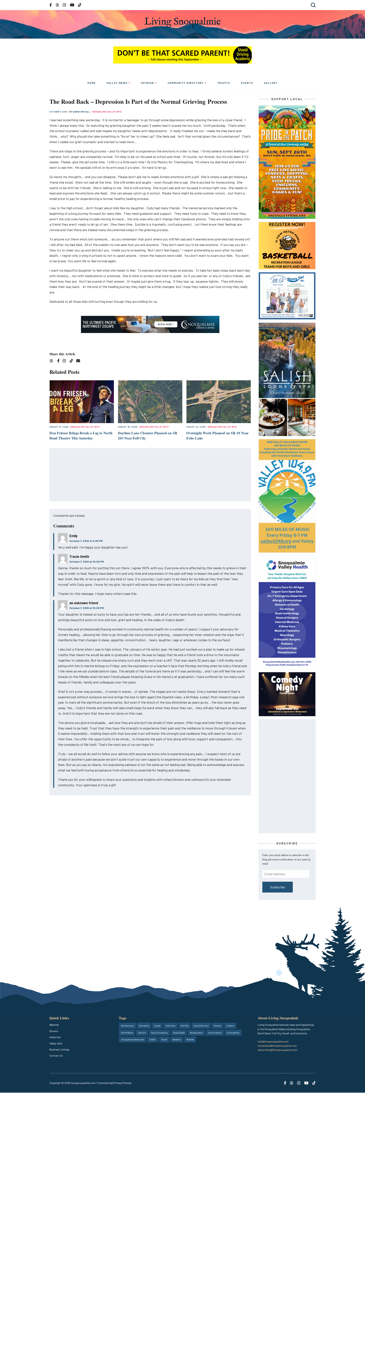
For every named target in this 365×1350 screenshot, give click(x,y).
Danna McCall (82, 111)
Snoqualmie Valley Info (107, 111)
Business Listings (59, 1049)
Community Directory (186, 82)
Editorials (170, 1025)
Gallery (271, 82)
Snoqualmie (233, 1032)
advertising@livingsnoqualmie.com (278, 1049)
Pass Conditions (159, 1032)
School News (215, 1032)
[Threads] (52, 361)
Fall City (185, 1025)
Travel (164, 1039)
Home (91, 82)
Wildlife (190, 1039)
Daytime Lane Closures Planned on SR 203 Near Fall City (147, 435)
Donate (53, 1031)
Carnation (144, 1025)
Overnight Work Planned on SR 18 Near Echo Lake (217, 435)
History (217, 1025)
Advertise (55, 1037)
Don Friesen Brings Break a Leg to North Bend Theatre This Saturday (81, 435)
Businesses (127, 1025)
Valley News (117, 82)
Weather (54, 1024)
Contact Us (56, 1055)
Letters (230, 1025)
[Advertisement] (150, 475)
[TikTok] (72, 361)
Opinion (147, 82)
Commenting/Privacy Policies (115, 1082)
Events (247, 82)
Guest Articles (201, 1025)
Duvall (157, 1025)
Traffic (223, 82)
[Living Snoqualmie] (182, 22)
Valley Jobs (55, 1043)
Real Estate (179, 1032)
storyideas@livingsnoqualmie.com (277, 1045)
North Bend (127, 1032)
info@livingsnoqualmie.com (273, 1041)
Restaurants (196, 1032)
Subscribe (277, 887)
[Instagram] (65, 361)
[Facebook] (59, 361)
